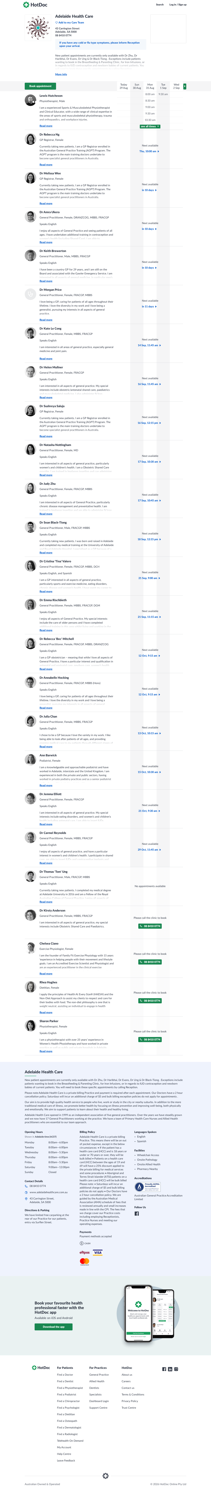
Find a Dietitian (66, 1414)
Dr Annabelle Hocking (54, 677)
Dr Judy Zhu (48, 483)
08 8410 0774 (152, 926)
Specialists (95, 1394)
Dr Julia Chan (48, 716)
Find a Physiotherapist (70, 1388)
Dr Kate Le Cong (50, 328)
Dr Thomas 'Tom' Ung (54, 871)
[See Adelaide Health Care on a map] (168, 29)
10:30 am (150, 120)
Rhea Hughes (48, 982)
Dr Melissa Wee (50, 173)
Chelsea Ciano (49, 943)
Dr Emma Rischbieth (53, 600)
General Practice (99, 1374)
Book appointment (40, 86)
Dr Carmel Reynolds (53, 833)
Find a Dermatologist (69, 1427)
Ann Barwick (48, 755)
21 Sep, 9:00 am (147, 578)
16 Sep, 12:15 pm (148, 423)
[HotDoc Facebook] (164, 1369)
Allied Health (96, 1381)
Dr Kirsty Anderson (52, 910)
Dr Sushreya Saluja (52, 406)
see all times (148, 126)
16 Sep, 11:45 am (148, 384)
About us (127, 1374)
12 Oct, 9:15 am (147, 655)
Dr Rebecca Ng (50, 134)
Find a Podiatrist (66, 1394)
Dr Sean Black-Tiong (53, 522)
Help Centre (64, 1454)
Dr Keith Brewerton (53, 251)
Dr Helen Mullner (51, 367)
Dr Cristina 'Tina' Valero (55, 561)
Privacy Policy (130, 1401)
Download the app (53, 1327)
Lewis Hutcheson (51, 95)
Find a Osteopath (67, 1421)
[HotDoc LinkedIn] (170, 1369)
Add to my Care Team (71, 22)
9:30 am (150, 113)
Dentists (94, 1388)
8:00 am (150, 94)
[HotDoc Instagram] (176, 1369)
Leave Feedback (66, 1460)
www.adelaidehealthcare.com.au (49, 1192)
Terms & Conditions (133, 1394)
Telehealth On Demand (70, 1441)
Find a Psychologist (68, 1407)
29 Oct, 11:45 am (148, 849)
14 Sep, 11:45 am (148, 345)
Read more (46, 126)
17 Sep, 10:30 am (148, 461)
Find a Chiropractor (68, 1401)
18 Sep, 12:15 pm (148, 539)
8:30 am (150, 100)
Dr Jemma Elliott (50, 794)
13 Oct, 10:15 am (148, 733)
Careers (126, 1381)
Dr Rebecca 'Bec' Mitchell (57, 639)
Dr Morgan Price (51, 289)
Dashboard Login (99, 1401)
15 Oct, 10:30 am (148, 772)
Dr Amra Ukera (50, 212)
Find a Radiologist (67, 1434)
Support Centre (98, 1407)
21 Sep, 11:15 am (148, 617)
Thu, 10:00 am (147, 151)
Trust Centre (129, 1407)
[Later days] (184, 86)
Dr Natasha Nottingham (55, 445)
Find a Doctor (65, 1374)
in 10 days (148, 190)
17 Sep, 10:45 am (148, 500)
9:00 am (150, 107)
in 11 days (148, 306)
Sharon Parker (49, 1021)
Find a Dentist (65, 1381)
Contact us (128, 1388)
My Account (64, 1447)
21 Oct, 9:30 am (147, 811)
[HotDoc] (35, 5)
